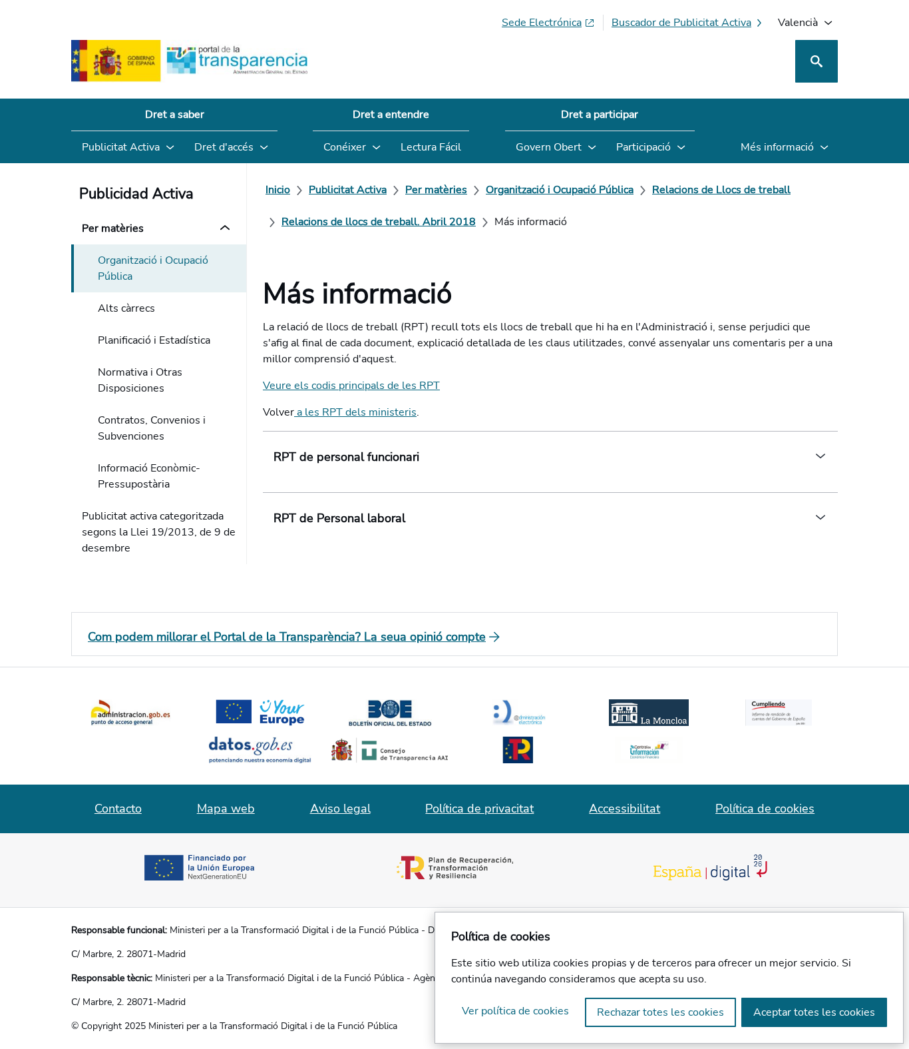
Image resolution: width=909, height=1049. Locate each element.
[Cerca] (816, 61)
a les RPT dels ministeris (355, 412)
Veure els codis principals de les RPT (351, 385)
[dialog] (669, 978)
